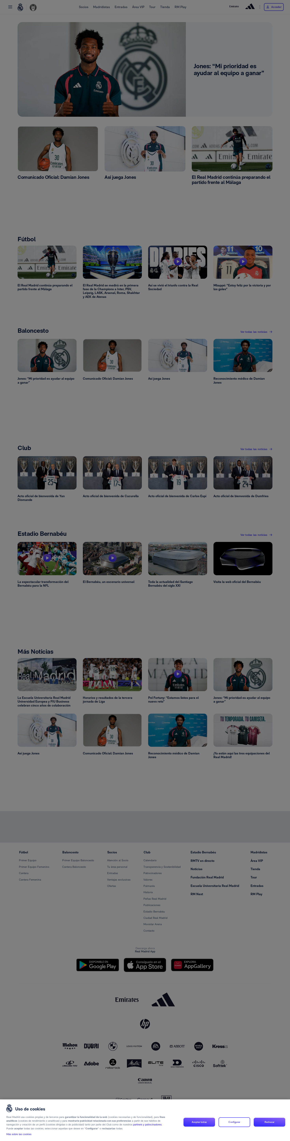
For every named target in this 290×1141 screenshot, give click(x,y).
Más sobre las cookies (18, 1134)
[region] (145, 1120)
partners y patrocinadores (147, 1124)
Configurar (234, 1122)
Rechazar (269, 1122)
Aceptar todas (199, 1122)
